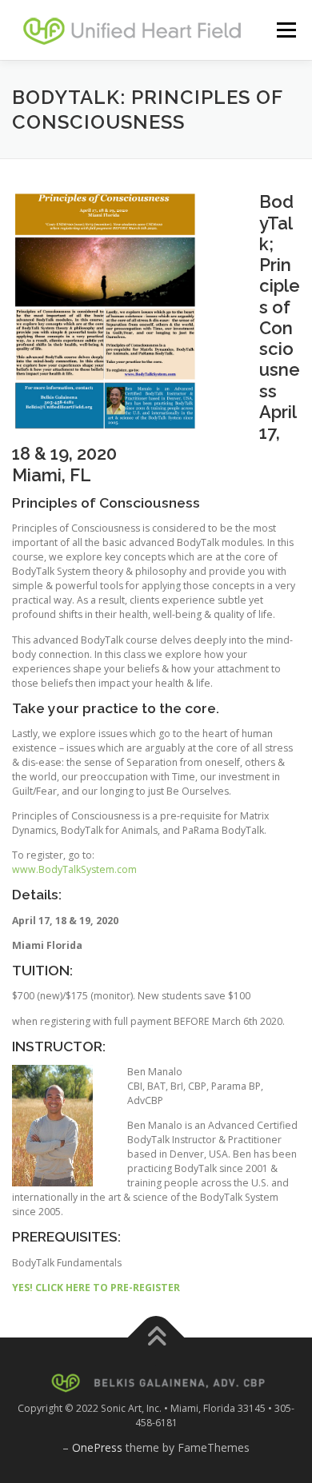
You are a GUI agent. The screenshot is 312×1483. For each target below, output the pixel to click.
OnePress (97, 1447)
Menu (285, 30)
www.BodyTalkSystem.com (74, 869)
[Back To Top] (156, 1338)
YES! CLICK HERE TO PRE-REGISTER (96, 1287)
